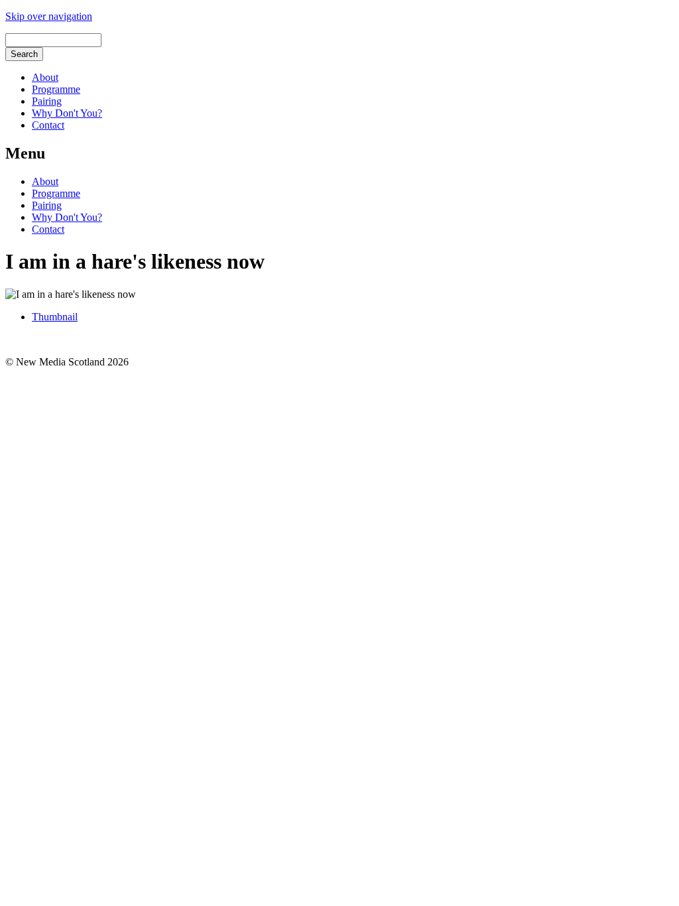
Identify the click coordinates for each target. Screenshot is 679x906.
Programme (56, 89)
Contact (48, 125)
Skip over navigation (48, 16)
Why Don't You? (67, 113)
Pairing (47, 101)
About (45, 77)
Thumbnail (55, 316)
